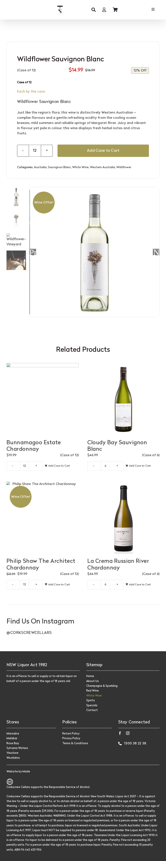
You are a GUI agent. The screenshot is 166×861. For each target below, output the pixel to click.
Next (156, 252)
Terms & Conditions (75, 743)
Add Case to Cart (103, 151)
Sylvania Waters (17, 748)
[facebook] (120, 733)
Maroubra (12, 733)
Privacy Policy (71, 738)
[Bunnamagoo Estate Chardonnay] (42, 399)
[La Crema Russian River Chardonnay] (123, 518)
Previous (33, 252)
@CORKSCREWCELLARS (29, 633)
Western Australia (102, 167)
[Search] (93, 10)
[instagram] (127, 733)
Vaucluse (12, 753)
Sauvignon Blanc (59, 167)
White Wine (80, 167)
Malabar (11, 738)
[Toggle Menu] (153, 9)
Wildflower (123, 167)
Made (26, 771)
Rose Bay (12, 743)
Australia (40, 167)
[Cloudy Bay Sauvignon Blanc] (123, 399)
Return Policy (71, 733)
